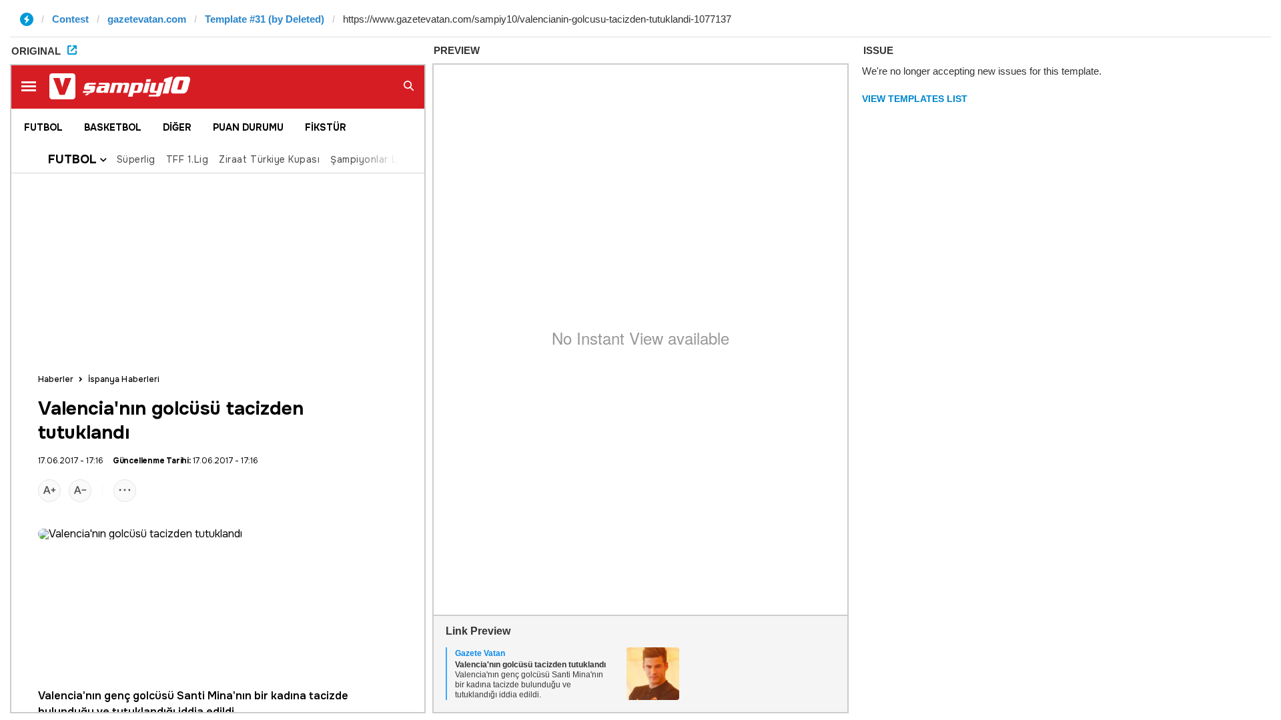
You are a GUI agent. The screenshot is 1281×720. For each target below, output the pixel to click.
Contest (70, 19)
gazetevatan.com (146, 19)
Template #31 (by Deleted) (264, 19)
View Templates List (914, 98)
